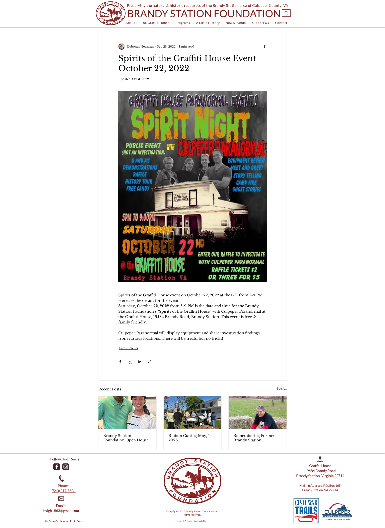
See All (282, 388)
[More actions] (264, 46)
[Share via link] (150, 362)
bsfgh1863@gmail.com (61, 510)
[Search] (286, 13)
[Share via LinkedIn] (140, 362)
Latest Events (128, 348)
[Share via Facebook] (120, 362)
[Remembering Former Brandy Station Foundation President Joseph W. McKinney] (258, 412)
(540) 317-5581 (64, 490)
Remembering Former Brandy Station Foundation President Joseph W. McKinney (254, 438)
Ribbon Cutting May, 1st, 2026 (191, 438)
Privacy (188, 521)
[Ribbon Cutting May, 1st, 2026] (193, 412)
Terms (179, 521)
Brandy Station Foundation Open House (126, 438)
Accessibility (200, 521)
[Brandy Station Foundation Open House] (127, 412)
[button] (130, 22)
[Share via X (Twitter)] (130, 362)
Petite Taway (76, 521)
